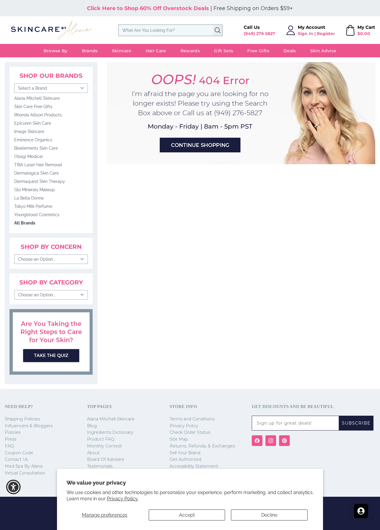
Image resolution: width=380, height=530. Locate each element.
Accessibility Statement (194, 466)
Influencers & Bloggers (29, 425)
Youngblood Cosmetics (36, 214)
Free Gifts (258, 50)
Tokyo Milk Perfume (33, 206)
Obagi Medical (28, 156)
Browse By (56, 50)
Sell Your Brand (185, 452)
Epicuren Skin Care (32, 123)
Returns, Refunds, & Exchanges (202, 446)
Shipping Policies (22, 419)
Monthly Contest (104, 446)
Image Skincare (29, 131)
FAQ (9, 446)
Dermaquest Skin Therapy (39, 181)
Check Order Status (190, 432)
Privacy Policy (184, 425)
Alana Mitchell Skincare (37, 98)
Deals (290, 50)
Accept (187, 515)
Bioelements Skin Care (36, 148)
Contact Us (16, 459)
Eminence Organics (33, 139)
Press (10, 439)
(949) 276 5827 (259, 33)
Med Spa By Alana (23, 466)
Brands (90, 50)
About (93, 452)
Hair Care (156, 50)
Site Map (179, 439)
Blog (92, 425)
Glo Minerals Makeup (34, 189)
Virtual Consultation (25, 473)
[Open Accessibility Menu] (13, 487)
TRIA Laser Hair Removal (38, 164)
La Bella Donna (29, 198)
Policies (12, 432)
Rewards (190, 50)
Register (326, 33)
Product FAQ (100, 439)
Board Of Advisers (105, 459)
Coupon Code (19, 452)
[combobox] (170, 30)
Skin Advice (323, 50)
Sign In (305, 33)
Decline (269, 515)
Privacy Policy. (122, 498)
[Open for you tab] (361, 511)
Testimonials (100, 466)
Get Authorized (185, 459)
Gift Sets (223, 50)
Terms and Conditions (192, 419)
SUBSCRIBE (356, 423)
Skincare (122, 50)
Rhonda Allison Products (38, 115)
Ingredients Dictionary (110, 432)
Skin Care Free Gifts (33, 106)
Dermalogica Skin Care (36, 173)
